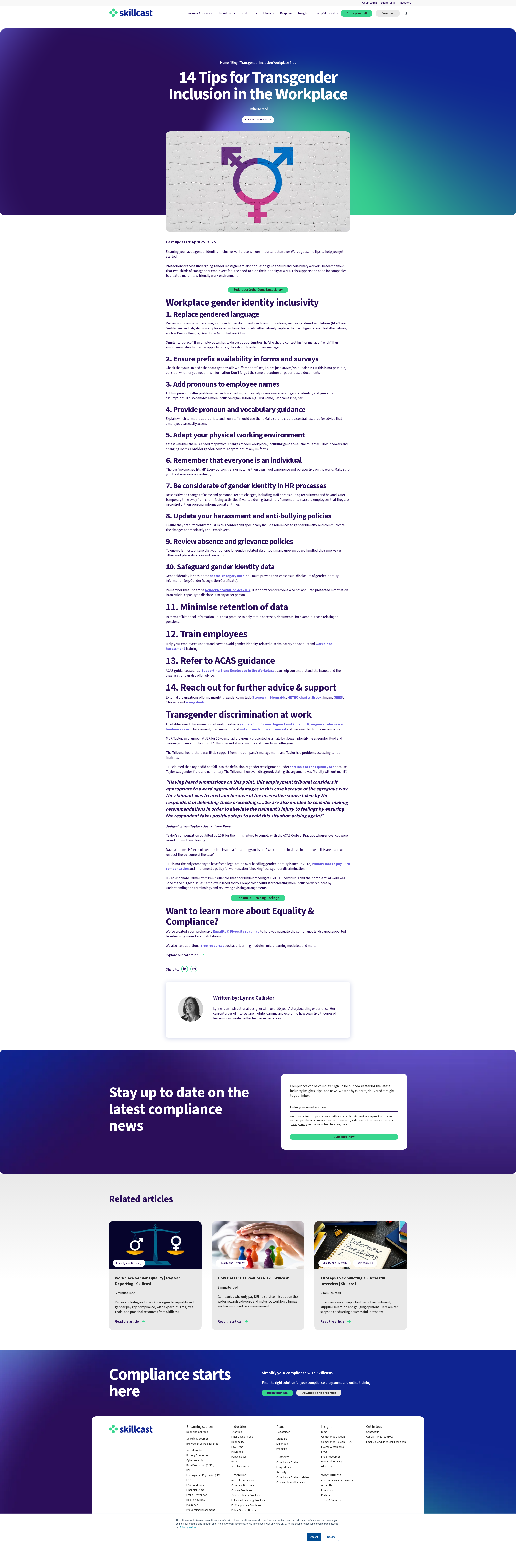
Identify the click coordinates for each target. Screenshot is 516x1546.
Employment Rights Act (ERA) (203, 1475)
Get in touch (369, 3)
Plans (267, 13)
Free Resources (331, 1457)
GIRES (338, 697)
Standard (281, 1439)
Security (281, 1472)
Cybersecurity (195, 1460)
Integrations (283, 1468)
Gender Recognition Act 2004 (227, 590)
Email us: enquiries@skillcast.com (386, 1442)
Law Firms (237, 1447)
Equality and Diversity (258, 120)
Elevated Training (331, 1462)
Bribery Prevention (197, 1455)
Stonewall (260, 697)
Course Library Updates (290, 1482)
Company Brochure (242, 1485)
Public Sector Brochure (245, 1510)
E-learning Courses (197, 13)
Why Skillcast (326, 13)
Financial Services (242, 1437)
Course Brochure (241, 1490)
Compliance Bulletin (333, 1437)
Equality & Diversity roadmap (236, 931)
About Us (326, 1485)
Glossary (326, 1467)
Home (224, 62)
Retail (234, 1462)
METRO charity (299, 697)
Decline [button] (331, 1536)
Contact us (372, 1432)
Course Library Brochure (246, 1495)
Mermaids (278, 697)
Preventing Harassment (200, 1510)
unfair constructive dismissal (263, 729)
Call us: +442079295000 (379, 1437)
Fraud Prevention (196, 1495)
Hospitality (237, 1442)
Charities (236, 1432)
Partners (326, 1495)
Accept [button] (314, 1536)
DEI (188, 1470)
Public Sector (239, 1457)
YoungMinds (195, 702)
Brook (316, 697)
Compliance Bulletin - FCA (336, 1442)
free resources (212, 945)
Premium (281, 1449)
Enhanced (282, 1444)
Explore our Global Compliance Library (258, 289)
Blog (234, 62)
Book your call (356, 13)
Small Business (240, 1467)
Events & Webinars (332, 1447)
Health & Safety (195, 1500)
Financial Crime (195, 1490)
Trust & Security (331, 1500)
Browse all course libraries (202, 1444)
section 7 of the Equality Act (312, 766)
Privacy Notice (188, 1527)
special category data (227, 575)
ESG (188, 1480)
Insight (303, 13)
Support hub (388, 3)
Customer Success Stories (337, 1481)
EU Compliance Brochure (246, 1505)
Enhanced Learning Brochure (248, 1500)
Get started (283, 1432)
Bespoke (286, 13)
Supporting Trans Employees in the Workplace (238, 670)
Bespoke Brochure (242, 1481)
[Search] (405, 13)
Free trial (387, 13)
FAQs (324, 1452)
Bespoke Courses (197, 1432)
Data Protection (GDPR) (200, 1465)
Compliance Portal (287, 1462)
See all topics (194, 1451)
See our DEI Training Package (258, 897)
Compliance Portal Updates (292, 1477)
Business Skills (365, 1263)
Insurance (192, 1505)
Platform (247, 13)
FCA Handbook (195, 1485)
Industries (226, 13)
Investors (405, 3)
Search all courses (197, 1439)
